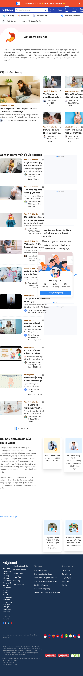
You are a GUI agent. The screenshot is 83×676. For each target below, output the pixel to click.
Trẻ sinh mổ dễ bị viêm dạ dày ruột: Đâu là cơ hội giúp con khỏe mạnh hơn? (33, 407)
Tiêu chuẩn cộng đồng (42, 589)
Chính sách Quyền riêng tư (43, 574)
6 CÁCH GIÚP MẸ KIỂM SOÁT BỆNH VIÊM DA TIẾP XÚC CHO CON (32, 352)
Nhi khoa (22, 21)
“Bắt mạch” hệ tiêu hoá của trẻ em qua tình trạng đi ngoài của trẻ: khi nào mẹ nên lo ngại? (33, 246)
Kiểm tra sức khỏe (19, 570)
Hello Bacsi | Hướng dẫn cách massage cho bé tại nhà (33, 379)
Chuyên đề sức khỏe (20, 566)
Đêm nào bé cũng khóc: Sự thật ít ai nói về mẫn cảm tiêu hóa (51, 131)
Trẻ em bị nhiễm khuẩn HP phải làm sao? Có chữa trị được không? (18, 110)
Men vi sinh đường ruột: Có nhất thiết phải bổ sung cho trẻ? (73, 131)
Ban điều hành (67, 574)
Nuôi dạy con (12, 21)
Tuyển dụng (66, 578)
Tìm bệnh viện (18, 573)
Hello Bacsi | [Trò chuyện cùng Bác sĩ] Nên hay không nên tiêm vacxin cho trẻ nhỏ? (33, 325)
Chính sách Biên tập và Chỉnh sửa (45, 578)
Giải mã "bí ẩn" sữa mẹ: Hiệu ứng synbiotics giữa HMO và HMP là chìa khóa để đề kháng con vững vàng (34, 273)
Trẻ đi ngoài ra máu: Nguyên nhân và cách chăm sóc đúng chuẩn (52, 96)
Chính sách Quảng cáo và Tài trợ (45, 581)
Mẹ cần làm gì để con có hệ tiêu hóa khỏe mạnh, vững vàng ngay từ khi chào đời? (34, 219)
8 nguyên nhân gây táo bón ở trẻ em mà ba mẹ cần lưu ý (33, 164)
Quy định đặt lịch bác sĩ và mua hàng (47, 592)
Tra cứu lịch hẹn (18, 584)
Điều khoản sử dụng (41, 570)
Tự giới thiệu (66, 570)
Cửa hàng (16, 581)
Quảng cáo (66, 581)
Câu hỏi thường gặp (41, 585)
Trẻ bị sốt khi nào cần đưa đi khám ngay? (37, 300)
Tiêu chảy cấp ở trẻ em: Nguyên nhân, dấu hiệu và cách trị (33, 192)
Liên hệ (64, 585)
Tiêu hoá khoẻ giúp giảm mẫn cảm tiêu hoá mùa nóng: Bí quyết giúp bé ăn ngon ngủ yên (74, 96)
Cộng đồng (17, 577)
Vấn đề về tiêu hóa (34, 21)
